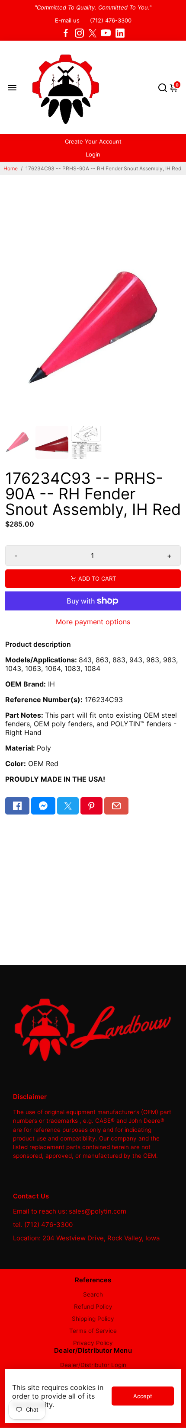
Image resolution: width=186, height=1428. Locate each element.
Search (93, 1294)
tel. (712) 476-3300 (43, 1224)
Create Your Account (93, 141)
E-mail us (67, 20)
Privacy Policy (93, 1342)
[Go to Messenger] (43, 806)
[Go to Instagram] (79, 33)
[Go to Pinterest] (91, 806)
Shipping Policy (93, 1318)
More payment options (93, 621)
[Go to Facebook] (66, 33)
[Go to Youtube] (105, 33)
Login (93, 154)
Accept (142, 1396)
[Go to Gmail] (116, 806)
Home (10, 168)
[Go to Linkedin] (120, 33)
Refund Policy (93, 1306)
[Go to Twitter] (92, 33)
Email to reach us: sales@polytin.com (69, 1211)
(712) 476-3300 (110, 20)
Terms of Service (93, 1330)
